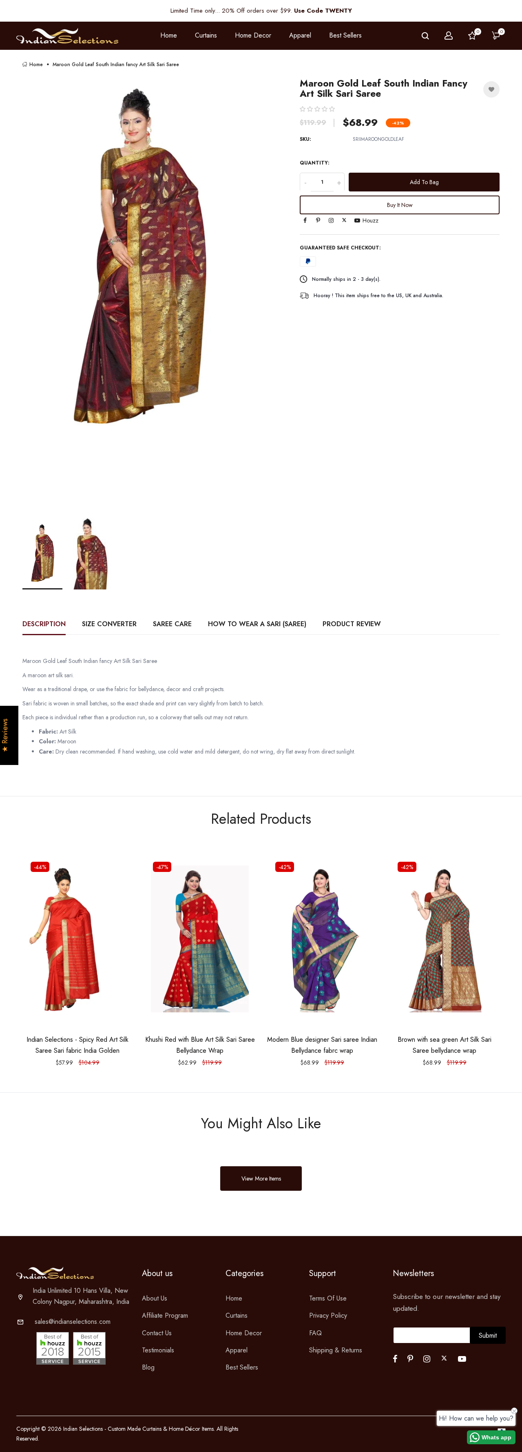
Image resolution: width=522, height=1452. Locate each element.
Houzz (370, 221)
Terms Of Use (328, 1298)
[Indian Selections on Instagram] (331, 221)
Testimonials (158, 1350)
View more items (261, 1178)
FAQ (315, 1333)
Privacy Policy (328, 1315)
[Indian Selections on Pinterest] (318, 221)
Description (44, 624)
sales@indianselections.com (73, 1321)
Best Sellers (345, 35)
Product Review (352, 624)
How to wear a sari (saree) (257, 624)
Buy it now (400, 205)
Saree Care (172, 624)
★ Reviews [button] (5, 735)
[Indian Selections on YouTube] (357, 221)
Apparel (237, 1350)
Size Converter (109, 624)
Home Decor (244, 1333)
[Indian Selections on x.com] (344, 220)
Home (168, 35)
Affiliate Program (165, 1315)
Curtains (237, 1315)
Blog (148, 1367)
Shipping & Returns (335, 1350)
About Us (154, 1298)
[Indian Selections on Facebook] (305, 221)
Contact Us (157, 1333)
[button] (317, 109)
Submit (488, 1335)
